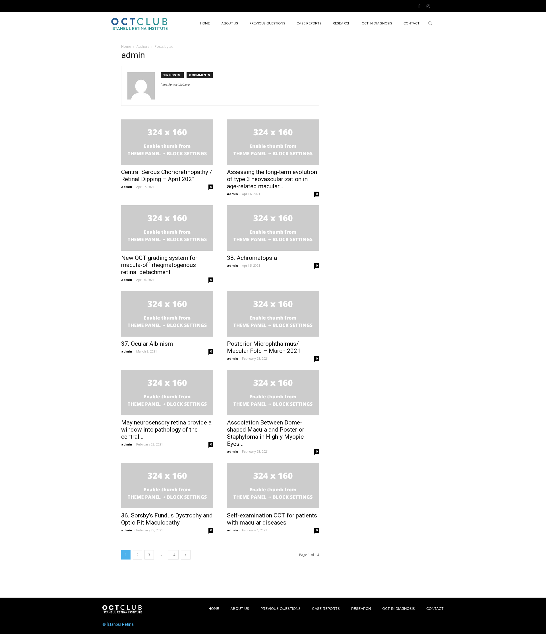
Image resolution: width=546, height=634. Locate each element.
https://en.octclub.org (175, 84)
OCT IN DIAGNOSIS (398, 608)
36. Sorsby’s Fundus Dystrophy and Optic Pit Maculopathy (167, 519)
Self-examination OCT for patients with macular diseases (272, 519)
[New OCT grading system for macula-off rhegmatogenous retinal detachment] (167, 228)
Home (126, 46)
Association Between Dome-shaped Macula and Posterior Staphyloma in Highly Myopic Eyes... (265, 433)
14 (173, 554)
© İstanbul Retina (118, 624)
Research (361, 608)
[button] (430, 23)
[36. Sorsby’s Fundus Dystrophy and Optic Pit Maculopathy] (167, 485)
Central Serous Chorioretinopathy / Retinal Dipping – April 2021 (166, 176)
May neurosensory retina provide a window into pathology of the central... (166, 429)
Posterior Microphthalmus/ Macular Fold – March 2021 (264, 347)
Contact (435, 608)
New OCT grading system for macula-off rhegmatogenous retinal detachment (159, 264)
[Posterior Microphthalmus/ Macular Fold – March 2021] (273, 314)
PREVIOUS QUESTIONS (280, 608)
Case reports (326, 608)
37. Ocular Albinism (147, 343)
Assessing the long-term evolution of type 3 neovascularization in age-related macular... (272, 179)
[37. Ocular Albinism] (167, 314)
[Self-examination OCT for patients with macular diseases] (273, 485)
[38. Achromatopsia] (273, 228)
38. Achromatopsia (252, 257)
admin (126, 187)
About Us (239, 608)
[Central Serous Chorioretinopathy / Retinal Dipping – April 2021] (167, 142)
